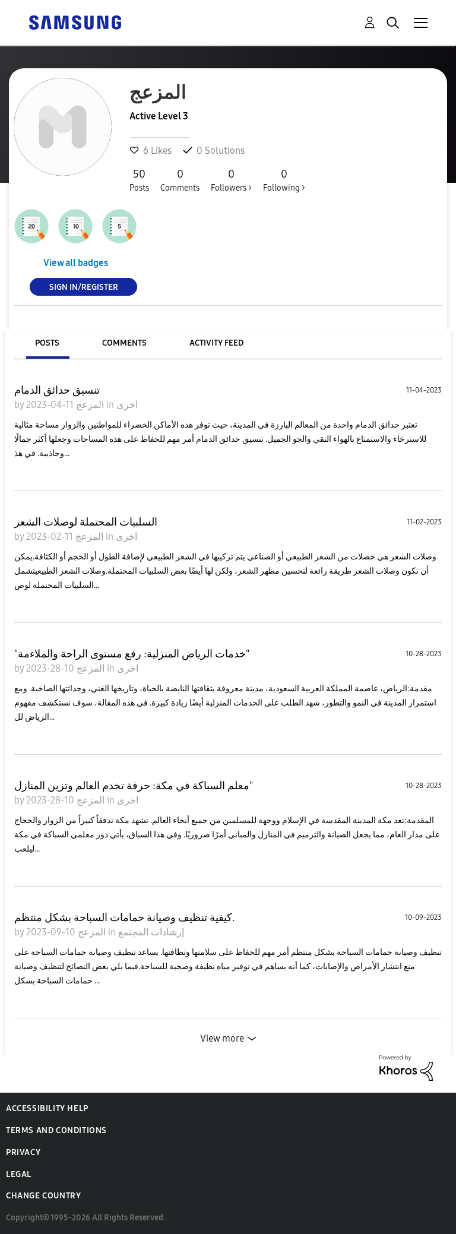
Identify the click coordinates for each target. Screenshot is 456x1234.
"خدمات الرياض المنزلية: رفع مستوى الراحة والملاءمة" (131, 653)
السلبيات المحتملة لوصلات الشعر (85, 522)
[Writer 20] (31, 226)
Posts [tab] (47, 343)
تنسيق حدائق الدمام (57, 390)
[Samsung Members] (74, 21)
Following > (284, 180)
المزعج (89, 404)
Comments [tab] (124, 343)
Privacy (23, 1152)
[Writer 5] (119, 226)
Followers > (231, 180)
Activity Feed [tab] (216, 343)
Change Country (43, 1196)
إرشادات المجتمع (151, 932)
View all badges (75, 262)
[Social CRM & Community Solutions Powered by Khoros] (406, 1066)
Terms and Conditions (56, 1130)
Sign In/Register (83, 286)
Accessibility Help (47, 1108)
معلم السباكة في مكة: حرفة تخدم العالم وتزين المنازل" (133, 785)
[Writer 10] (75, 226)
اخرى (127, 404)
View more (222, 1038)
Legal (18, 1174)
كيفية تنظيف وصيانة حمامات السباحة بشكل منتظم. (124, 917)
